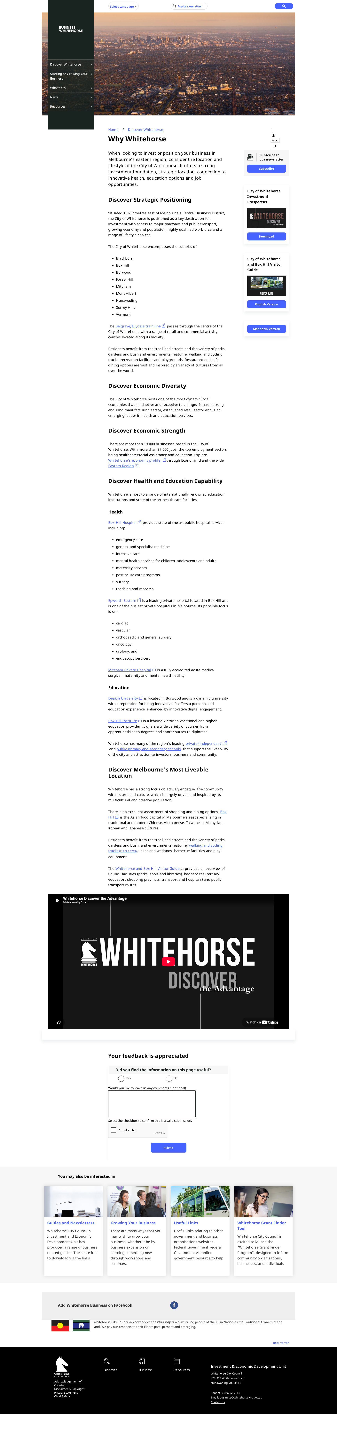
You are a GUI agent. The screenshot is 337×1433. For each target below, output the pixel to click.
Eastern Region (121, 465)
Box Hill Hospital (122, 522)
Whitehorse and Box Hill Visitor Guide (147, 868)
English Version (266, 304)
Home (113, 129)
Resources (58, 106)
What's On (58, 88)
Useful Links (186, 1222)
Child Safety (62, 1396)
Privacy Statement (66, 1392)
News (54, 97)
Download (266, 236)
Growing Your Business (133, 1222)
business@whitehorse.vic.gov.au (241, 1397)
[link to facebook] (174, 1308)
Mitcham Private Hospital (129, 670)
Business (146, 1370)
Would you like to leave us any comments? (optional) (147, 1088)
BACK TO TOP (281, 1343)
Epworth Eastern (122, 600)
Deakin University (123, 698)
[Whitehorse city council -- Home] (71, 29)
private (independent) (204, 743)
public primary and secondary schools (149, 749)
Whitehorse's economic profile (134, 460)
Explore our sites (189, 6)
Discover (110, 1370)
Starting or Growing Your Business (69, 76)
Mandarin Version (266, 329)
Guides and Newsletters (70, 1222)
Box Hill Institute (122, 720)
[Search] (284, 6)
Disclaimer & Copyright (69, 1389)
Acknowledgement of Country (68, 1383)
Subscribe (266, 168)
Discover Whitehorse (65, 64)
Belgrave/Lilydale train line (138, 326)
